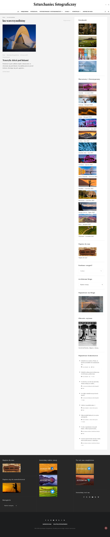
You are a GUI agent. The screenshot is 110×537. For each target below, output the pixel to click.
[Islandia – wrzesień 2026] (91, 87)
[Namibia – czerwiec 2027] (91, 183)
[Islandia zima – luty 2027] (91, 147)
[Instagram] (51, 520)
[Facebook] (46, 520)
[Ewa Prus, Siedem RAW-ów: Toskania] (91, 42)
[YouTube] (53, 520)
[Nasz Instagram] (55, 480)
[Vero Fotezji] (91, 480)
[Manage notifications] (106, 528)
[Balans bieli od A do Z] (91, 67)
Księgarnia (24, 11)
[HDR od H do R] (91, 29)
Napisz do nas (87, 11)
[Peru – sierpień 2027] (91, 218)
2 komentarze (6, 57)
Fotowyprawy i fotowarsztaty (50, 11)
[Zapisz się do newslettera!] (18, 488)
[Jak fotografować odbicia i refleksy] (91, 54)
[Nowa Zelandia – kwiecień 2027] (91, 171)
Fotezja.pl (34, 11)
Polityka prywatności (60, 524)
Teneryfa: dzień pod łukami (16, 60)
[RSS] (59, 520)
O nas (67, 11)
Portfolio (75, 11)
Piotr (4, 55)
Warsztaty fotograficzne (13, 55)
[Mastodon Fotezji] (91, 469)
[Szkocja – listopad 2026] (91, 99)
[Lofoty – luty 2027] (91, 135)
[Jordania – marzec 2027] (91, 159)
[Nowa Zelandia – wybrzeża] (91, 304)
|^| (18, 11)
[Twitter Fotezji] (55, 491)
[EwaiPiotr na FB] (55, 469)
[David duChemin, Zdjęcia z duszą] (91, 334)
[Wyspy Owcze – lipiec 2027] (91, 206)
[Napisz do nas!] (91, 252)
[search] (101, 271)
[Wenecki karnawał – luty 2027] (91, 123)
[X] (48, 520)
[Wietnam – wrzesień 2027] (91, 230)
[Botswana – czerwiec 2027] (91, 195)
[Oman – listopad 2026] (91, 111)
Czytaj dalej (6, 71)
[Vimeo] (56, 520)
